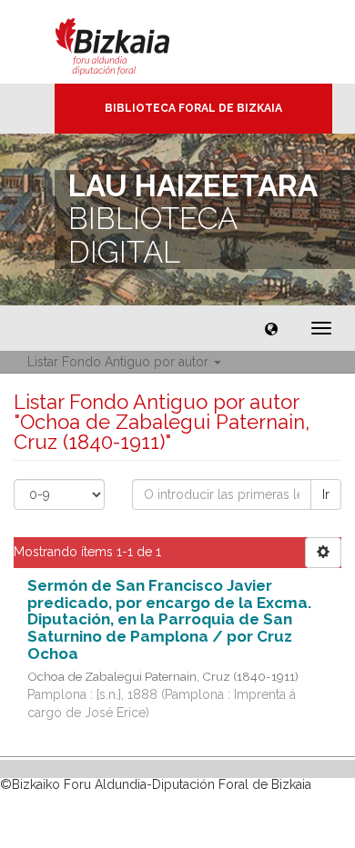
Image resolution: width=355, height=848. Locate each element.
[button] (271, 328)
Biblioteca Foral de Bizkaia (193, 108)
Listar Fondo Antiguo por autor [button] (119, 361)
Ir (326, 494)
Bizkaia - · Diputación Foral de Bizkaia (131, 42)
